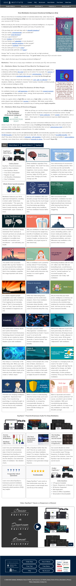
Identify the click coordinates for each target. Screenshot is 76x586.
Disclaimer (63, 579)
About (48, 579)
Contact (30, 2)
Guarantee (36, 582)
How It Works (50, 2)
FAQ (35, 2)
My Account (42, 2)
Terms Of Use (55, 579)
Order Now (68, 2)
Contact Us (43, 582)
